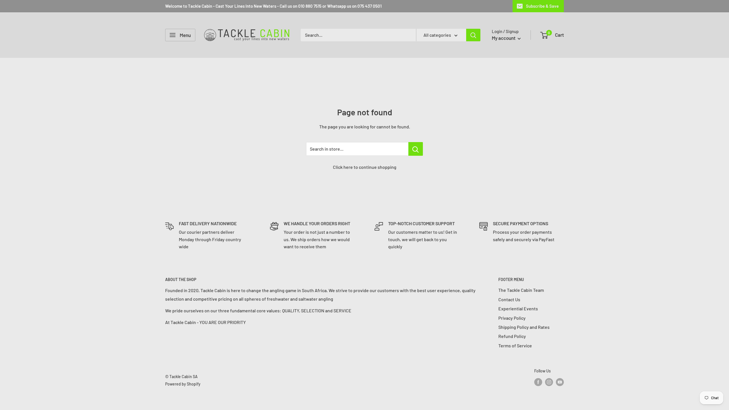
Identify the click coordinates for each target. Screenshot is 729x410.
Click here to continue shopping (364, 167)
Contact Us (509, 299)
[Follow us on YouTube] (560, 382)
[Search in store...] (415, 149)
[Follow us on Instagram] (549, 382)
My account (504, 38)
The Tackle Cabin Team (521, 290)
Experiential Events (518, 308)
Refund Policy (512, 336)
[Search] (473, 35)
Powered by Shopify (182, 384)
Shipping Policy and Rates (524, 327)
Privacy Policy (512, 318)
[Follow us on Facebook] (538, 382)
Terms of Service (515, 345)
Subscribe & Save (542, 6)
